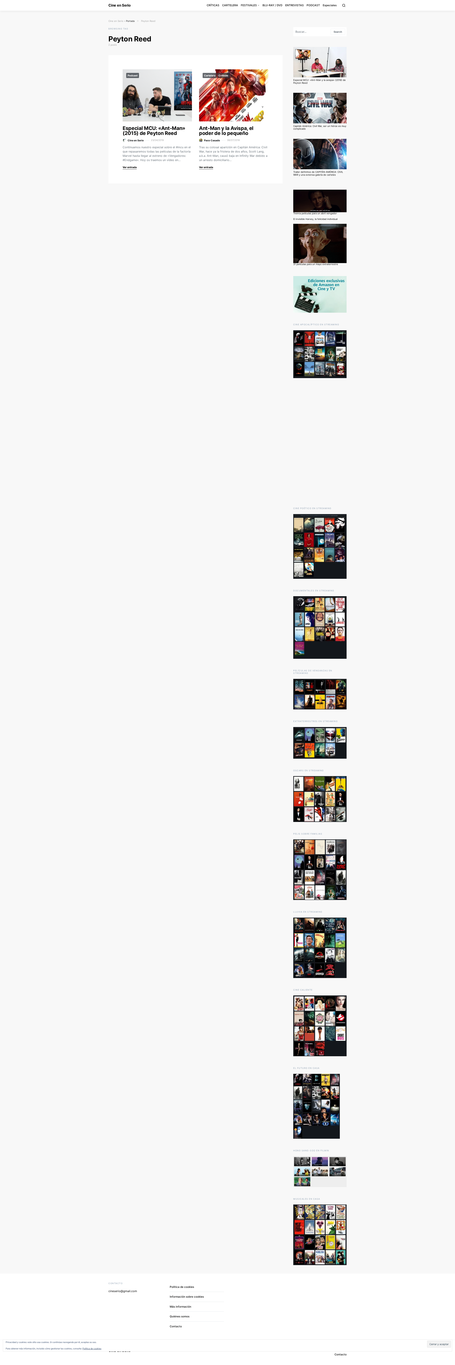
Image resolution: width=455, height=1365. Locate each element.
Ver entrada (130, 167)
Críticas (223, 75)
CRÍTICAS (213, 5)
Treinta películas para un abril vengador (315, 213)
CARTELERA (230, 5)
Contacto (176, 1326)
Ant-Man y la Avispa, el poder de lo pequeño (226, 130)
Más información (180, 1306)
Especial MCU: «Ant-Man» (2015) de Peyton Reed (154, 130)
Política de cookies (182, 1287)
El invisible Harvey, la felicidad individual (315, 219)
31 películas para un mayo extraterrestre (315, 264)
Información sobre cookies (187, 1296)
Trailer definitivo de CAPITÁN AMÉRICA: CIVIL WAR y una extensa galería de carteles (318, 173)
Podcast (133, 75)
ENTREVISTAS (294, 5)
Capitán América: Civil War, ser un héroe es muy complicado (319, 127)
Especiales (330, 5)
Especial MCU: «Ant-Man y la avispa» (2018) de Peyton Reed (319, 81)
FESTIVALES (249, 5)
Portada (130, 21)
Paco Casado (212, 140)
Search (338, 31)
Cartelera (209, 75)
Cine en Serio (119, 5)
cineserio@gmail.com (122, 1291)
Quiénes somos (179, 1316)
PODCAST (313, 5)
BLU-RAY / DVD (272, 5)
